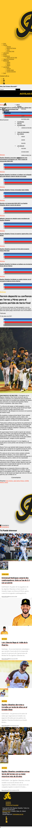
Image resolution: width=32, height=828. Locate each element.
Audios (8, 64)
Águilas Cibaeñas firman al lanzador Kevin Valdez (14, 190)
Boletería (8, 803)
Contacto (8, 802)
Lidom (8, 50)
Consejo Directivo (11, 71)
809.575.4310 (6, 811)
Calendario (6, 53)
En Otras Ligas (10, 51)
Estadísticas (6, 56)
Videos (8, 62)
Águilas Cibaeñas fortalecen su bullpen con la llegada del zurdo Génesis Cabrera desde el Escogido (15, 175)
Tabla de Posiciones (8, 59)
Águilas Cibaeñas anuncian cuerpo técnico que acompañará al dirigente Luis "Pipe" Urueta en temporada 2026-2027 (13, 159)
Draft (4, 73)
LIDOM (26, 481)
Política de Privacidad (12, 805)
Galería (8, 65)
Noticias (9, 46)
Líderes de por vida (12, 57)
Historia (9, 68)
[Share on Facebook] (17, 164)
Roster (5, 54)
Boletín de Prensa (11, 48)
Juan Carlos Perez (18, 481)
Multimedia (6, 60)
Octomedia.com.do (18, 814)
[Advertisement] (16, 137)
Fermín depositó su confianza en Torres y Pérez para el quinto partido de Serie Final (15, 108)
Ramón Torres (4, 482)
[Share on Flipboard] (17, 167)
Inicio (4, 43)
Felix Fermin (9, 481)
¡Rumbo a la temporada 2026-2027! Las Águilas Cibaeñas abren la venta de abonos (13, 204)
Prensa (5, 45)
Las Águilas (6, 67)
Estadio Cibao (10, 70)
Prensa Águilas (5, 596)
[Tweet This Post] (17, 166)
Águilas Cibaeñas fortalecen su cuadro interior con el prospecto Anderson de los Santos (15, 280)
